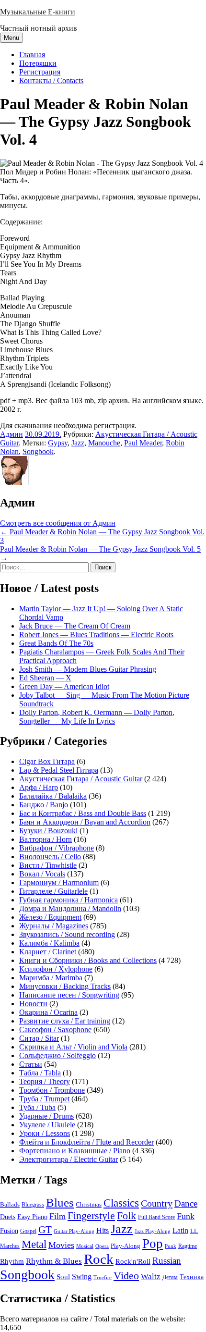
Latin (180, 1230)
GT (45, 1229)
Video (126, 1276)
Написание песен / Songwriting (69, 995)
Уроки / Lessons (44, 1133)
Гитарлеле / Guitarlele (53, 891)
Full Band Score (156, 1217)
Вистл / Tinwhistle (48, 865)
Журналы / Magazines (53, 926)
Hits (102, 1230)
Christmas (89, 1204)
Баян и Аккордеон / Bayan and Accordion (84, 822)
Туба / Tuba (37, 1107)
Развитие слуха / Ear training (64, 1021)
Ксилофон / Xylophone (55, 969)
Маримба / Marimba (50, 978)
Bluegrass (33, 1204)
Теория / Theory (44, 1081)
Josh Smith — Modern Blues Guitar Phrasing (87, 669)
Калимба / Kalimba (49, 943)
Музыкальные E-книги (37, 12)
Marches (10, 1246)
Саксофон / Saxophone (55, 1029)
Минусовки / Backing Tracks (65, 986)
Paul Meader (143, 443)
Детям (170, 1277)
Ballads (10, 1204)
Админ (11, 434)
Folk (126, 1215)
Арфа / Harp (38, 787)
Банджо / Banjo (43, 805)
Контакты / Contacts (51, 80)
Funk (186, 1216)
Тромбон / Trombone (52, 1090)
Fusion (9, 1230)
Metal (34, 1244)
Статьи (30, 1064)
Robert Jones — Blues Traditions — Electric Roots (96, 634)
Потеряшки (38, 63)
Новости (33, 1003)
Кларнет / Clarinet (47, 952)
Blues (60, 1202)
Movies (61, 1245)
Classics (121, 1202)
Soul (63, 1276)
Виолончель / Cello (50, 856)
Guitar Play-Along (74, 1231)
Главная (32, 54)
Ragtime (187, 1246)
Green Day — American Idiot (64, 686)
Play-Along (125, 1246)
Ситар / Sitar (39, 1038)
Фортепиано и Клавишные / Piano (74, 1151)
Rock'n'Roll (132, 1261)
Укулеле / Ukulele (47, 1125)
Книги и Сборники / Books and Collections (88, 960)
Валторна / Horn (45, 839)
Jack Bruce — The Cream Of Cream (74, 626)
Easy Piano (32, 1217)
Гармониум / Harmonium (59, 882)
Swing (82, 1276)
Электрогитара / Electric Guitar (68, 1159)
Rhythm (12, 1261)
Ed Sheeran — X (45, 678)
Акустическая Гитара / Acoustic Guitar (80, 779)
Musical (84, 1246)
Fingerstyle (91, 1215)
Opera (102, 1246)
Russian (166, 1261)
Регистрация (39, 72)
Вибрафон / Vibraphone (56, 848)
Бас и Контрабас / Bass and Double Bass (82, 813)
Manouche (104, 443)
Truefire (102, 1277)
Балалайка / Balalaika (53, 796)
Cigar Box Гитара (47, 761)
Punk (170, 1246)
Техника (192, 1277)
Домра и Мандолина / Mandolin (70, 908)
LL (194, 1231)
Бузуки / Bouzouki (48, 830)
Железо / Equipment (50, 917)
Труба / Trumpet (44, 1099)
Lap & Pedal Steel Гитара (58, 770)
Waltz (150, 1276)
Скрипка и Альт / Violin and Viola (73, 1047)
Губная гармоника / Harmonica (68, 900)
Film (57, 1216)
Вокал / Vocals (42, 874)
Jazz (77, 443)
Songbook (38, 451)
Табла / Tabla (40, 1073)
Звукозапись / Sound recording (67, 934)
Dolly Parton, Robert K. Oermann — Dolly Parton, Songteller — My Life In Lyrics (96, 716)
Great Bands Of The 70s (56, 643)
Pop (152, 1243)
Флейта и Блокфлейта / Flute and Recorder (86, 1142)
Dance (185, 1203)
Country (156, 1203)
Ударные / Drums (46, 1116)
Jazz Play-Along (153, 1231)
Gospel (28, 1231)
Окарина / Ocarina (48, 1012)
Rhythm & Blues (54, 1261)
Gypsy (58, 443)
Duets (7, 1217)
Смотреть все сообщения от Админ (57, 523)
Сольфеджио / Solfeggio (57, 1055)
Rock (99, 1259)
